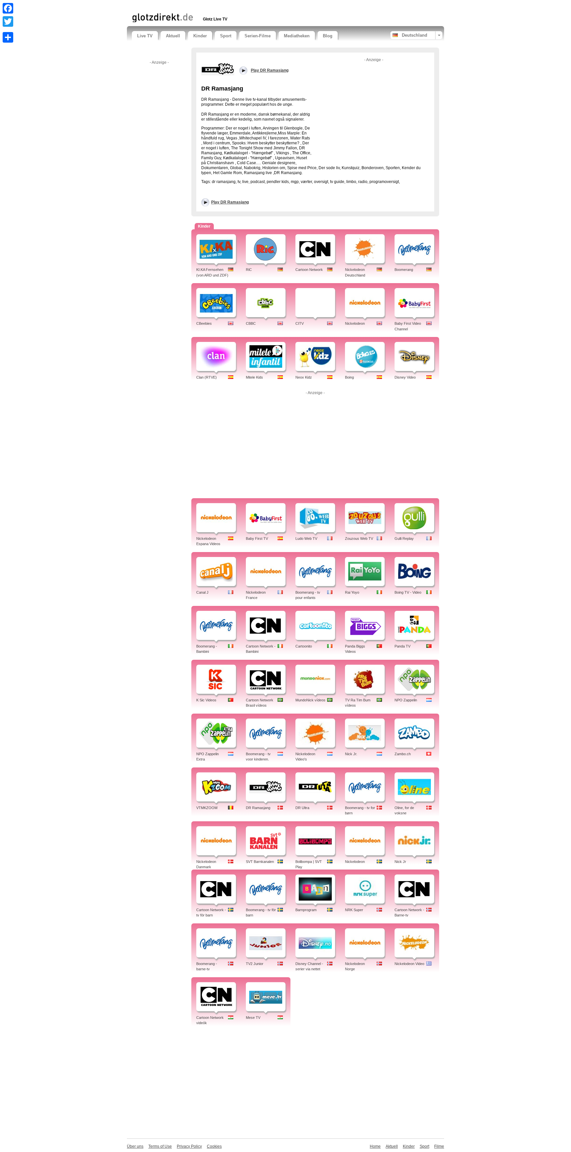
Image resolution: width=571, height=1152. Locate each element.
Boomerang (404, 270)
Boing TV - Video (408, 592)
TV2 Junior (254, 964)
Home (375, 1146)
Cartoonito (303, 646)
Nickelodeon (355, 323)
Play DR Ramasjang (230, 202)
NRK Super (354, 910)
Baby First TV (257, 538)
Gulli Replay (404, 538)
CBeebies (204, 323)
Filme (439, 1146)
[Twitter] (8, 21)
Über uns (135, 1146)
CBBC (251, 323)
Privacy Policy (189, 1146)
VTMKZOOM (206, 808)
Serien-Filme (258, 35)
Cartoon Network (309, 270)
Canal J (202, 592)
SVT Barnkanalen (260, 862)
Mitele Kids (254, 377)
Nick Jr (400, 862)
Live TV (145, 35)
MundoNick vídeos (310, 700)
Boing (349, 377)
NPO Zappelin (406, 700)
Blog (327, 35)
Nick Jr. (351, 754)
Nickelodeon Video (409, 964)
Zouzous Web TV (359, 538)
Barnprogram (306, 910)
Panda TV (402, 646)
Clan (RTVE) (206, 377)
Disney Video (405, 377)
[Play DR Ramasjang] (217, 68)
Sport (225, 35)
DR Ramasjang (258, 808)
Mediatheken (297, 35)
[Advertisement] (209, 5)
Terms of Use (160, 1146)
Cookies (214, 1146)
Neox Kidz (303, 377)
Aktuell (173, 35)
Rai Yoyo (352, 592)
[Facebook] (8, 8)
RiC (249, 270)
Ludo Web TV (306, 538)
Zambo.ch (403, 754)
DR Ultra (302, 808)
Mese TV (253, 1018)
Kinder (200, 35)
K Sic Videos (206, 700)
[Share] (8, 37)
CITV (299, 323)
